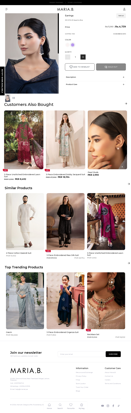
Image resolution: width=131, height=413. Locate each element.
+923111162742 (19, 383)
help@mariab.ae (21, 389)
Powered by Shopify (40, 405)
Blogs (78, 391)
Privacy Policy (81, 376)
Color (68, 40)
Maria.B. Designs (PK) (24, 405)
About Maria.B (110, 372)
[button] (6, 9)
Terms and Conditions (113, 383)
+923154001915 (24, 386)
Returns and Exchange (84, 372)
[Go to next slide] (126, 104)
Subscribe (113, 354)
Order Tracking (56, 2)
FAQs (78, 380)
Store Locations (75, 2)
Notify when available (2, 81)
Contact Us (109, 376)
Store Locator (81, 383)
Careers (107, 380)
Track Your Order (82, 387)
